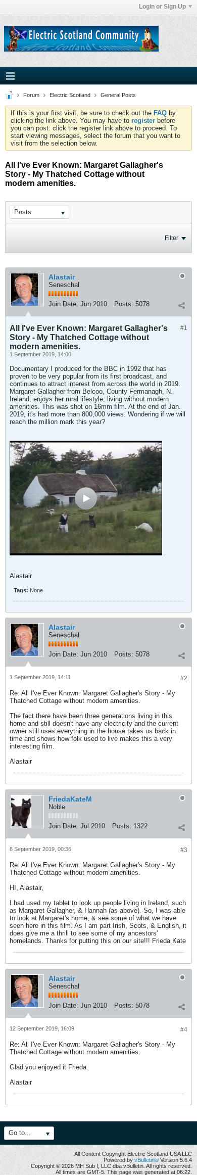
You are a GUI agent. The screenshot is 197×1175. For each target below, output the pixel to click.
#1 (183, 328)
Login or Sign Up (162, 6)
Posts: (123, 304)
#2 (183, 678)
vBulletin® (146, 1160)
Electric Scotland (70, 95)
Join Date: (63, 304)
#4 (183, 1029)
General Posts (118, 95)
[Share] (181, 305)
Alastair (61, 277)
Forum (31, 95)
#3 (183, 850)
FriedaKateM (70, 799)
